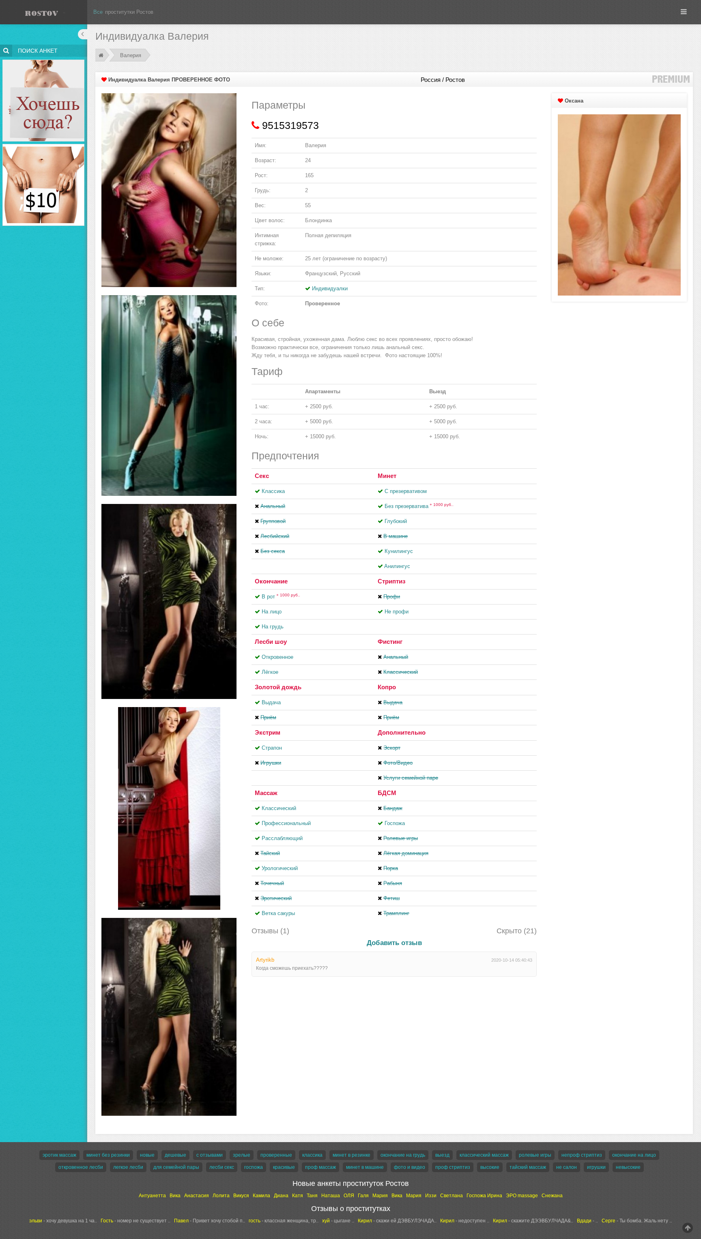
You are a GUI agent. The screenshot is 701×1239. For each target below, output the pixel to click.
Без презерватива (419, 506)
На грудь (273, 627)
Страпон (272, 748)
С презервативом (406, 491)
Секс (262, 475)
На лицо (272, 612)
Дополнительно (402, 732)
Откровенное (277, 657)
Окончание (271, 581)
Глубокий (396, 521)
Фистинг (390, 641)
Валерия (130, 55)
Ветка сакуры (278, 913)
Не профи (397, 612)
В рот (281, 597)
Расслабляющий (282, 838)
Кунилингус (399, 551)
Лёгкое (270, 672)
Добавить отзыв (394, 943)
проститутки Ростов (129, 12)
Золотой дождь (278, 687)
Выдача (271, 702)
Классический (279, 808)
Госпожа (395, 823)
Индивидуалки (330, 288)
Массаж (266, 792)
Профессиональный (286, 823)
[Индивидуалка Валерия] (169, 190)
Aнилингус (397, 566)
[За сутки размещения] (43, 145)
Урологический (280, 868)
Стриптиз (391, 581)
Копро (387, 687)
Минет (387, 475)
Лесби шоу (271, 641)
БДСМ (387, 792)
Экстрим (267, 732)
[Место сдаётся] (43, 61)
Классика (273, 491)
